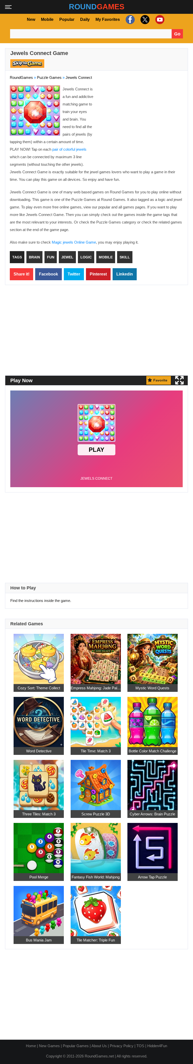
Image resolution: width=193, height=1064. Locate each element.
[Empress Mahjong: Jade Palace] (96, 656)
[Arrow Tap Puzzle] (152, 845)
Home (31, 1046)
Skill (125, 257)
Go (177, 33)
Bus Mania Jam (39, 940)
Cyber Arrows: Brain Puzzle (152, 814)
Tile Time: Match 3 (96, 751)
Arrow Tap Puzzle (152, 877)
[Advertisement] (141, 122)
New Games (49, 1046)
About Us (99, 1046)
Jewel (67, 257)
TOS (140, 1046)
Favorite (160, 380)
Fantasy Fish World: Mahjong (96, 877)
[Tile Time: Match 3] (96, 719)
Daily (85, 19)
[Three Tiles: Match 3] (39, 782)
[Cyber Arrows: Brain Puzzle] (152, 782)
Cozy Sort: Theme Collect (39, 688)
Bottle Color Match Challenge (152, 751)
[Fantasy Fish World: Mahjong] (96, 845)
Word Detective (39, 751)
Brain (34, 257)
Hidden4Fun (157, 1046)
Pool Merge (38, 877)
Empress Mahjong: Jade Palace (96, 688)
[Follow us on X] (144, 19)
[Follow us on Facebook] (129, 19)
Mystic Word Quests (152, 688)
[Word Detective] (39, 719)
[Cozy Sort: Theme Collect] (39, 656)
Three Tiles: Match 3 (39, 814)
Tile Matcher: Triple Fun (96, 940)
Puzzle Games (49, 77)
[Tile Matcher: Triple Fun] (96, 908)
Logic (86, 257)
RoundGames (21, 77)
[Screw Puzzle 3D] (96, 782)
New (31, 19)
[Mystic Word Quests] (152, 656)
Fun (50, 257)
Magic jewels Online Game (74, 242)
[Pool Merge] (39, 845)
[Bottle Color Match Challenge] (152, 719)
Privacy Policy (121, 1046)
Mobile (47, 19)
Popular (66, 19)
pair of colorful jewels (69, 149)
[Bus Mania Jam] (39, 908)
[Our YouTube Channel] (159, 19)
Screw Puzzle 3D (95, 814)
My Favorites (107, 19)
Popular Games (76, 1046)
